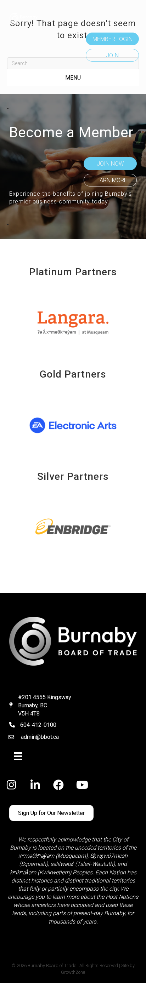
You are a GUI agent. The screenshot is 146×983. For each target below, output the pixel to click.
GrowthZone (73, 972)
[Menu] (18, 756)
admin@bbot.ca (40, 737)
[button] (112, 39)
